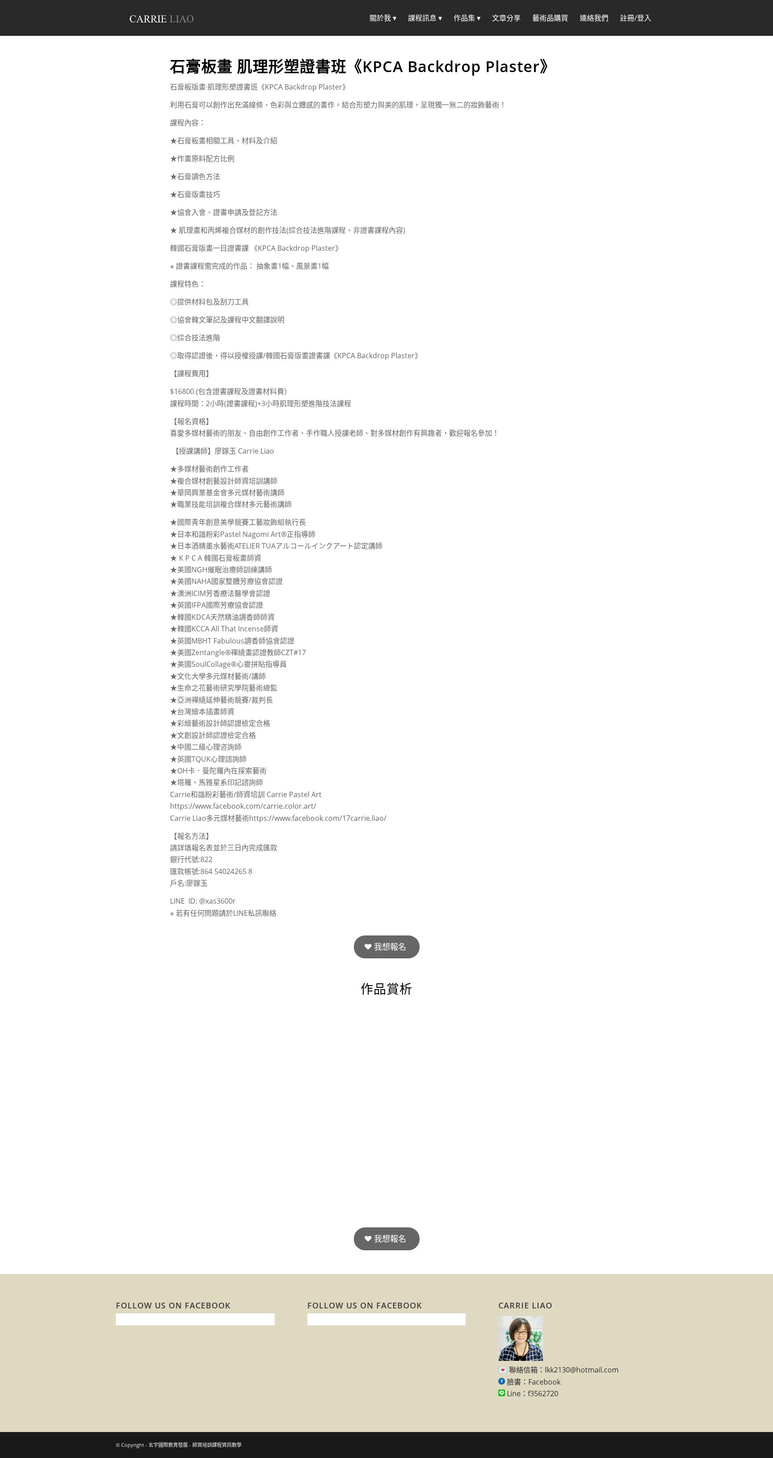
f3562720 (543, 1393)
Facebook (544, 1382)
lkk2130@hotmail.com (582, 1370)
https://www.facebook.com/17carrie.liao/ (317, 818)
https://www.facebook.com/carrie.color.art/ (243, 806)
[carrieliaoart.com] (162, 18)
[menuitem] (383, 18)
